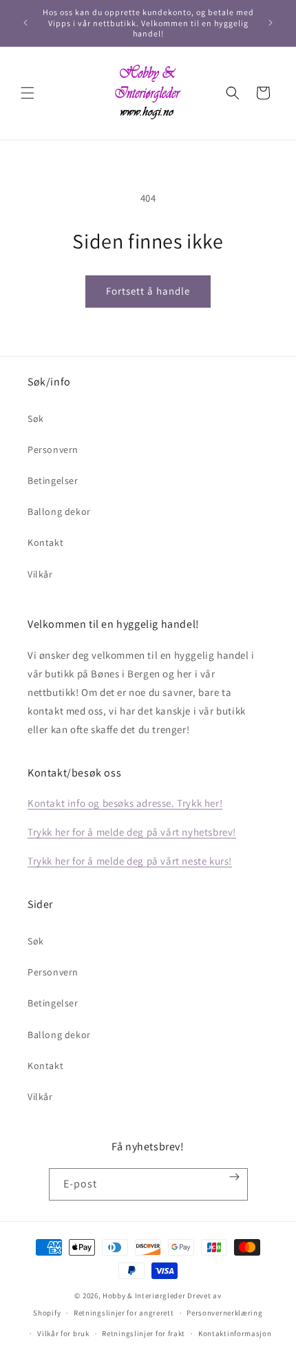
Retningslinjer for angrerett (124, 1313)
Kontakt (45, 542)
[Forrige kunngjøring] (25, 23)
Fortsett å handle (148, 290)
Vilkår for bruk (63, 1333)
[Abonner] (234, 1176)
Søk (36, 418)
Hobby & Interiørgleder (144, 1295)
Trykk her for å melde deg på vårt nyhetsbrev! (132, 831)
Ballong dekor (59, 511)
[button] (27, 93)
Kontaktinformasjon (235, 1333)
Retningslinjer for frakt (143, 1333)
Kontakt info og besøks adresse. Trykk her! (125, 803)
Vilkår (40, 574)
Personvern (53, 449)
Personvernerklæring (224, 1313)
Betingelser (53, 480)
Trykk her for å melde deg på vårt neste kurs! (130, 860)
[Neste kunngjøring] (270, 23)
